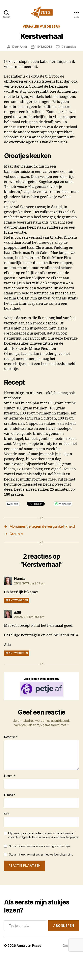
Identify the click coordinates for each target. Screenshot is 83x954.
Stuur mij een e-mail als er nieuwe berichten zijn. (41, 854)
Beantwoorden (16, 600)
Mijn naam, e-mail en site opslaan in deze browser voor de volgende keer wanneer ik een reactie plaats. (43, 835)
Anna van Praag (29, 946)
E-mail (10, 795)
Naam (9, 776)
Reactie (11, 737)
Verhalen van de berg (41, 26)
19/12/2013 (44, 47)
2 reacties (69, 47)
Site (6, 814)
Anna (23, 47)
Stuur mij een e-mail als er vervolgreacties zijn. (40, 846)
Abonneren (63, 926)
